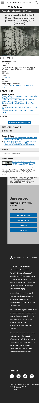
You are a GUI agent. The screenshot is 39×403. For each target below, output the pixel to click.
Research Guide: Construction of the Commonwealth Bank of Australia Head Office (19, 144)
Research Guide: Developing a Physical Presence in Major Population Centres (20, 138)
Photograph (6, 77)
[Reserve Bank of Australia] (12, 374)
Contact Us (23, 225)
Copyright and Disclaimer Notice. (22, 178)
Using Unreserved (23, 220)
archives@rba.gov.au (17, 209)
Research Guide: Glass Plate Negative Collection (20, 141)
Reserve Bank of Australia (11, 11)
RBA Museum (27, 11)
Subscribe (23, 230)
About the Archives (23, 215)
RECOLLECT (13, 181)
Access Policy (12, 385)
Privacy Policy (25, 385)
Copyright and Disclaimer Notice (18, 387)
